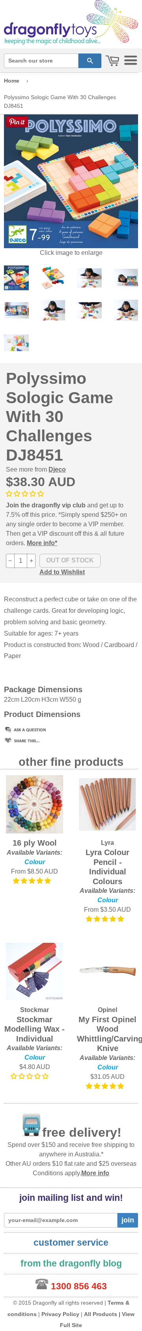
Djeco (57, 469)
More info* (42, 543)
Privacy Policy (60, 1314)
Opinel (107, 1010)
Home (11, 80)
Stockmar (34, 1010)
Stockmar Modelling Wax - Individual (34, 1029)
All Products (100, 1314)
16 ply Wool (35, 843)
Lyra (107, 842)
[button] (25, 493)
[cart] (112, 61)
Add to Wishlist (62, 572)
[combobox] (41, 60)
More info (95, 1173)
